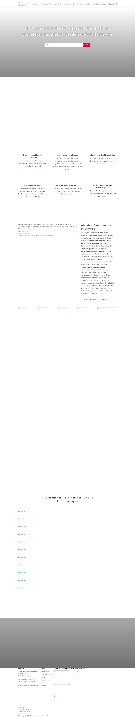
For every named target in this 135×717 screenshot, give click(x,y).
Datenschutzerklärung (25, 709)
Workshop (95, 4)
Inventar (79, 4)
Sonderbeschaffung (46, 4)
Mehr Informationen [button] (24, 231)
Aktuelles (87, 4)
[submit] (71, 627)
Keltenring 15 (32, 620)
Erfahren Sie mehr (33, 98)
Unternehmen (68, 4)
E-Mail (32, 641)
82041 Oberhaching (35, 623)
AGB (19, 714)
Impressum (21, 707)
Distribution (33, 4)
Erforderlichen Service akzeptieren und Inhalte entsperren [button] (36, 235)
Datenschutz (74, 644)
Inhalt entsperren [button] (23, 233)
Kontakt (103, 4)
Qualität (56, 4)
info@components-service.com (39, 646)
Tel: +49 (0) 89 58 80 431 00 (38, 633)
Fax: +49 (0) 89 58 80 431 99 (38, 636)
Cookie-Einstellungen (24, 711)
